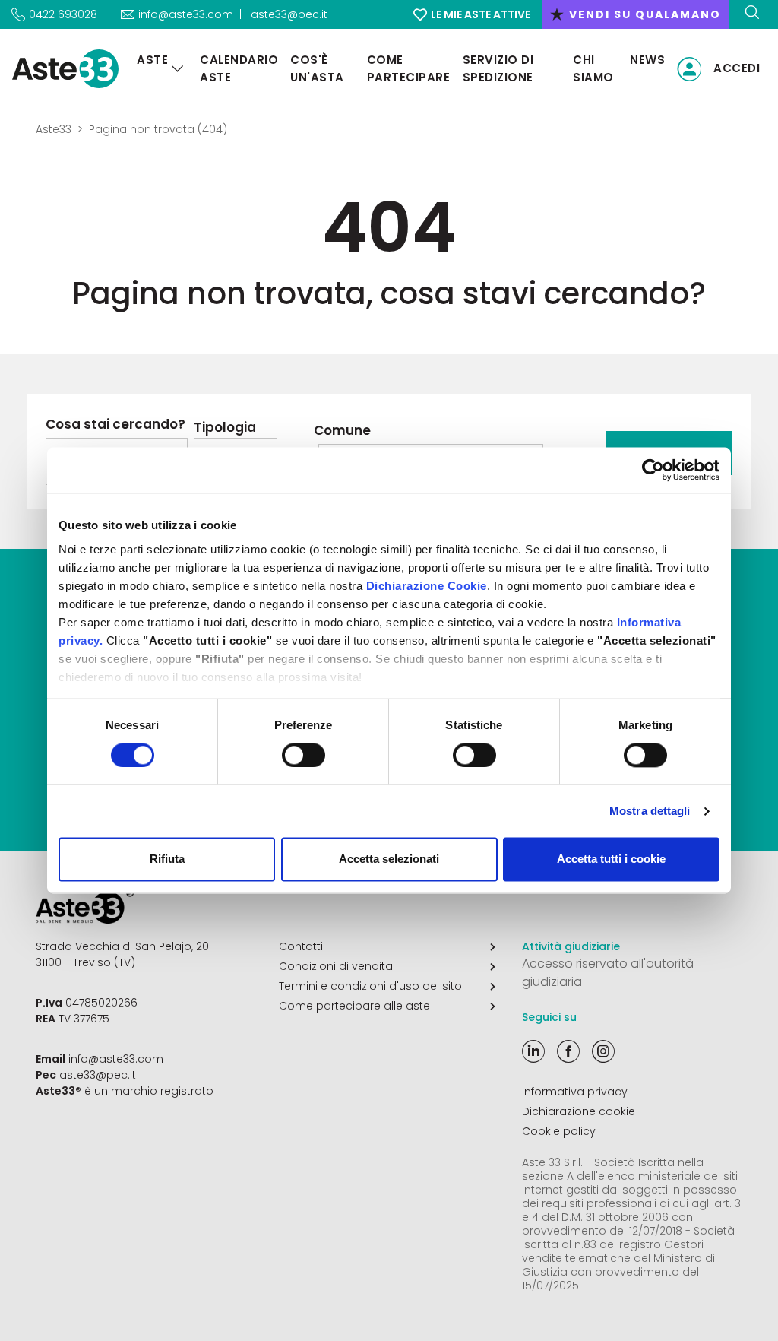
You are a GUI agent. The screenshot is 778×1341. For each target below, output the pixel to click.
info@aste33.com (115, 1059)
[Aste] (178, 69)
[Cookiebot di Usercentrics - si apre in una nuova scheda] (653, 469)
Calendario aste (239, 68)
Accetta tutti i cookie (611, 859)
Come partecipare (409, 68)
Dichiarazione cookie (578, 1111)
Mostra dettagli (650, 810)
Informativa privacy (575, 1091)
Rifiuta (167, 859)
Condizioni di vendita (336, 966)
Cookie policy (559, 1131)
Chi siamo (593, 68)
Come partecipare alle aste (354, 1005)
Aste (152, 60)
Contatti (301, 946)
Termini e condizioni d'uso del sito (370, 986)
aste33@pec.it (289, 14)
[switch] (303, 755)
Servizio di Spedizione (498, 68)
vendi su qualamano (635, 14)
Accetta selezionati (389, 859)
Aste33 (53, 129)
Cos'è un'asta (317, 68)
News (647, 60)
